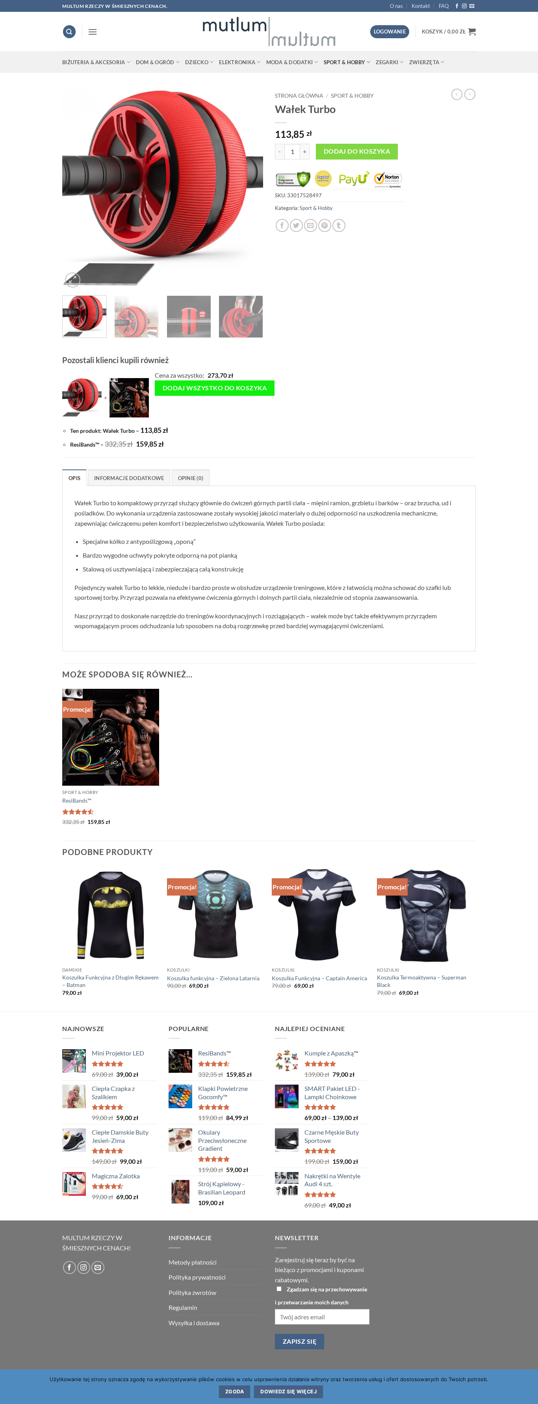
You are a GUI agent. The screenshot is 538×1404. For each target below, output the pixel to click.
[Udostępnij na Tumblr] (338, 225)
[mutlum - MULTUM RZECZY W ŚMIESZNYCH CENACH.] (269, 31)
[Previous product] (469, 94)
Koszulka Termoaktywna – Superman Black (421, 981)
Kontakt (421, 6)
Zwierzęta (424, 62)
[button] (92, 31)
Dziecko (196, 62)
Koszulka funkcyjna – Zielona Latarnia (213, 978)
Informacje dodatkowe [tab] (129, 478)
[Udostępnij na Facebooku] (282, 225)
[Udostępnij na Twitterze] (296, 225)
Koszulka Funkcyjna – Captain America (319, 978)
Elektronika (237, 62)
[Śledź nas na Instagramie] (464, 6)
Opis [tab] (74, 478)
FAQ (444, 6)
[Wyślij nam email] (471, 6)
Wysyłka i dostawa (194, 1322)
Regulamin (183, 1307)
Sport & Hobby (344, 62)
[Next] (249, 189)
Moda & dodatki (289, 62)
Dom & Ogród (155, 62)
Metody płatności (193, 1262)
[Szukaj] (69, 31)
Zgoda (234, 1392)
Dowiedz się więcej (288, 1392)
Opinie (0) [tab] (191, 478)
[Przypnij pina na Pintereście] (324, 225)
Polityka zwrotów (192, 1292)
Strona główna (299, 96)
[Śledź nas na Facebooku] (457, 6)
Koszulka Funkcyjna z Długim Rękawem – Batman (110, 981)
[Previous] (76, 189)
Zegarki (387, 62)
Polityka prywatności (197, 1277)
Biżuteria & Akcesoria (93, 62)
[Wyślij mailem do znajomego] (310, 225)
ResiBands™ (76, 800)
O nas (396, 6)
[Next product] (456, 94)
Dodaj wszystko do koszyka (215, 387)
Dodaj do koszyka (357, 151)
